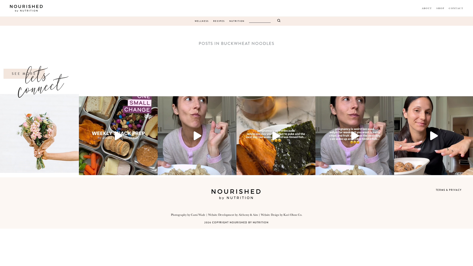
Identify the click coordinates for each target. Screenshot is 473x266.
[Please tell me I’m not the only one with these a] (275, 135)
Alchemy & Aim (248, 214)
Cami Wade (198, 214)
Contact (456, 8)
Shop (440, 8)
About (427, 8)
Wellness (202, 21)
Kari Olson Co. (292, 214)
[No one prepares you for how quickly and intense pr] (354, 135)
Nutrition (237, 21)
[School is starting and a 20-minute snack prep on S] (118, 135)
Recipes (219, 21)
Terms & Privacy (449, 190)
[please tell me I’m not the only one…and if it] (197, 135)
